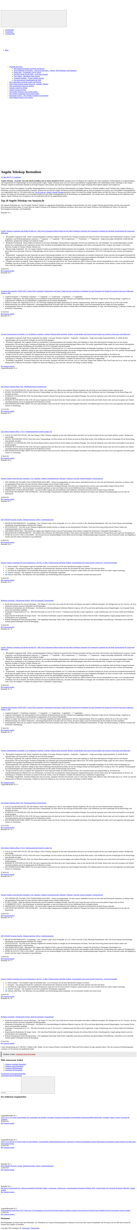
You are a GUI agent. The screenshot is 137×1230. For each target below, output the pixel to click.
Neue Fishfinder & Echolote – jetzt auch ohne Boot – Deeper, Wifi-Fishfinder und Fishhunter (45, 70)
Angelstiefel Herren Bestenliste (11, 1076)
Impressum (26, 1228)
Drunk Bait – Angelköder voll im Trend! (27, 72)
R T (11, 177)
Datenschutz (35, 1228)
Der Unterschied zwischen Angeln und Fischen (25, 82)
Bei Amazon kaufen (7, 271)
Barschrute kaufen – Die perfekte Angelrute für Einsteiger (28, 96)
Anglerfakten (9, 30)
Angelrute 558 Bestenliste (14, 1070)
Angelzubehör (10, 34)
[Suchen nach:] (11, 1092)
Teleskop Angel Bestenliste (14, 1066)
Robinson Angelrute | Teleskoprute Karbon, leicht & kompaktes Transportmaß (27, 600)
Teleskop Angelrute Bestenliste (15, 1064)
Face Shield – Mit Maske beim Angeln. (27, 76)
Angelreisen (9, 32)
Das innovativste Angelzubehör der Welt (27, 80)
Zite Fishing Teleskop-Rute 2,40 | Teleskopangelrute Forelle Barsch (23, 387)
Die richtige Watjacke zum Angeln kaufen (23, 92)
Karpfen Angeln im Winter (18, 88)
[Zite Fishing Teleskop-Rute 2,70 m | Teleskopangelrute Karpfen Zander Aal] (17, 430)
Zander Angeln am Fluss (17, 90)
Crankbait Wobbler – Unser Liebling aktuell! (29, 78)
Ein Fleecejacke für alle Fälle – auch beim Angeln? (31, 74)
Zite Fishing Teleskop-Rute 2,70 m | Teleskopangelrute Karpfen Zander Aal (26, 431)
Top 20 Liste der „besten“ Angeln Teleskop (49, 192)
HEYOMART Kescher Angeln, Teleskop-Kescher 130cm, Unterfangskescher (27, 520)
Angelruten (17, 177)
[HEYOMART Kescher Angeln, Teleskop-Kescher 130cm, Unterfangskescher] (17, 518)
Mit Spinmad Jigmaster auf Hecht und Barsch (29, 69)
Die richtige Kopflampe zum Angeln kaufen (24, 94)
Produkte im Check (15, 67)
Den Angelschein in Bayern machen (21, 86)
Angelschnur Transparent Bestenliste (13, 1074)
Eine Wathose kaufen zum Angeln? (21, 97)
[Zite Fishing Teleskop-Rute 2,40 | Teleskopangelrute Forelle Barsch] (17, 385)
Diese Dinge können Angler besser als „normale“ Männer (28, 84)
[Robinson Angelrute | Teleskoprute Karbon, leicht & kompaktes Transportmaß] (17, 598)
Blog (6, 50)
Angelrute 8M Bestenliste (13, 1068)
